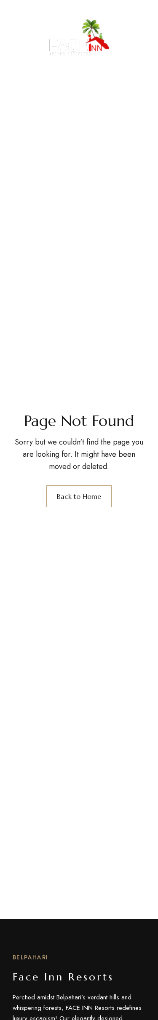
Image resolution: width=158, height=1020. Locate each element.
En (127, 35)
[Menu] (20, 34)
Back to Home (79, 496)
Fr (141, 35)
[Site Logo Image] (79, 37)
